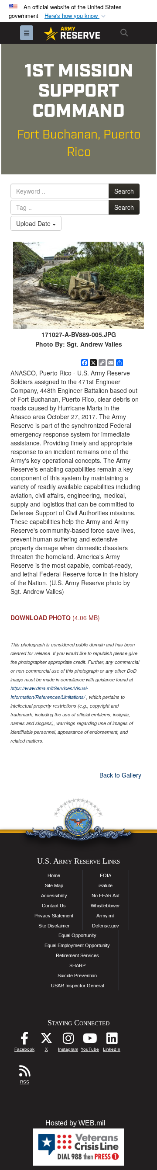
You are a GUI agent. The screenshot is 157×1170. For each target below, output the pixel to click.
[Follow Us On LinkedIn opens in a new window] (112, 1040)
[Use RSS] (24, 1073)
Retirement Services (77, 955)
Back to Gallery (120, 775)
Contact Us (54, 905)
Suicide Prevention (77, 975)
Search (124, 191)
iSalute (106, 885)
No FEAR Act (105, 895)
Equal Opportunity (77, 935)
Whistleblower (105, 905)
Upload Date (34, 223)
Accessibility (54, 895)
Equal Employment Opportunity (77, 945)
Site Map (54, 885)
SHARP (77, 965)
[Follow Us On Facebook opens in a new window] (24, 1040)
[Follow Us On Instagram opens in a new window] (68, 1040)
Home (54, 875)
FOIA (105, 875)
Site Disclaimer (54, 925)
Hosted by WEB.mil (75, 1123)
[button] (75, 16)
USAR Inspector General (77, 985)
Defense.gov (105, 925)
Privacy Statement (53, 915)
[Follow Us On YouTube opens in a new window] (90, 1040)
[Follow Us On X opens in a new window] (46, 1040)
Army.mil (105, 915)
